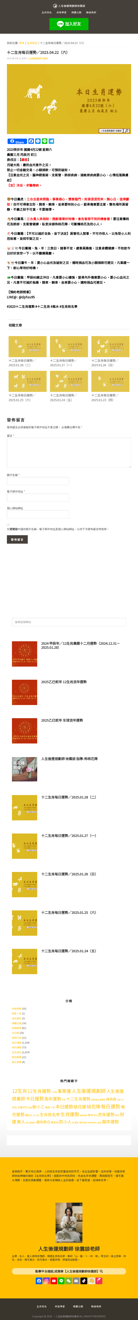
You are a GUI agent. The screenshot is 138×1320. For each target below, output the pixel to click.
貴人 (21, 1121)
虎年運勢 (106, 1114)
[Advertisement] (69, 579)
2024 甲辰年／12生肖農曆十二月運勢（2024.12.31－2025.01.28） (80, 645)
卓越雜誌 (95, 1099)
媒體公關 (16, 1023)
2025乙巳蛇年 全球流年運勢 (62, 720)
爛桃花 (28, 1115)
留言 (10, 436)
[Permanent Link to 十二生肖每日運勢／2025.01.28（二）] (28, 338)
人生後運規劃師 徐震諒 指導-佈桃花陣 (69, 758)
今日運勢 (35, 1098)
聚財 (95, 1115)
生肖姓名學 (50, 1114)
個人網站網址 (15, 508)
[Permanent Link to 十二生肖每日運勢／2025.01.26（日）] (110, 338)
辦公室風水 (31, 1122)
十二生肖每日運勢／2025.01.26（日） (105, 362)
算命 (90, 1115)
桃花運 (80, 1106)
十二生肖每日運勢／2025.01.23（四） (105, 397)
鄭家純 (55, 1122)
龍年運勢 (110, 1121)
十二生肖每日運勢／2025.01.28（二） (22, 362)
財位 (117, 1115)
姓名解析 (16, 1018)
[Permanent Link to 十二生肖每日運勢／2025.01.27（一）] (69, 338)
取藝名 (102, 1099)
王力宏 (36, 1115)
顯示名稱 (13, 475)
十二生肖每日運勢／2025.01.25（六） (22, 397)
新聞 (30, 1107)
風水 (77, 1122)
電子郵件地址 (16, 491)
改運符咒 (23, 1107)
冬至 (64, 1099)
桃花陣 (93, 1106)
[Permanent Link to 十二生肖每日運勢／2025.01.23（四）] (110, 373)
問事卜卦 (16, 1013)
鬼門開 (91, 1122)
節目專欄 (16, 1057)
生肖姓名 (16, 1052)
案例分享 (16, 1037)
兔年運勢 (52, 1098)
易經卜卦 (50, 1107)
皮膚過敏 (83, 1115)
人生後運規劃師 (89, 1090)
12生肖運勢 (39, 1091)
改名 (14, 1107)
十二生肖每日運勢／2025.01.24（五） (63, 397)
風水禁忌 (83, 1122)
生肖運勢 (69, 1114)
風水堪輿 (16, 1062)
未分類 (15, 1033)
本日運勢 (64, 1106)
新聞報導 (16, 1028)
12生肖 (19, 1090)
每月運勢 (16, 1047)
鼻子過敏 (97, 1122)
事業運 (64, 1091)
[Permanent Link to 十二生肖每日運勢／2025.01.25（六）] (28, 373)
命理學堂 (16, 1008)
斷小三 (38, 1107)
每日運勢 (16, 1042)
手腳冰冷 (120, 1099)
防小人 (65, 1121)
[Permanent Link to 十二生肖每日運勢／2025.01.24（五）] (69, 373)
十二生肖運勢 (78, 1099)
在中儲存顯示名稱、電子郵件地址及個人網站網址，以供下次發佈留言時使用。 (58, 529)
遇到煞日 (43, 1121)
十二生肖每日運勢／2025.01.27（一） (63, 362)
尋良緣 (111, 1098)
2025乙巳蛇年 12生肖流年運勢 (64, 681)
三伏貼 (54, 1092)
